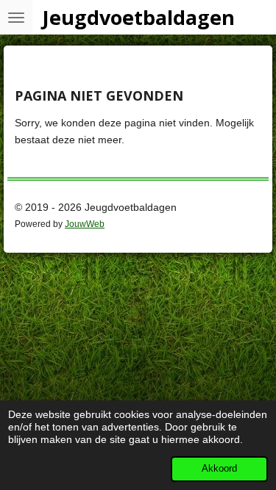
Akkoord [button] (219, 469)
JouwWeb (85, 223)
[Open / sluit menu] (16, 17)
